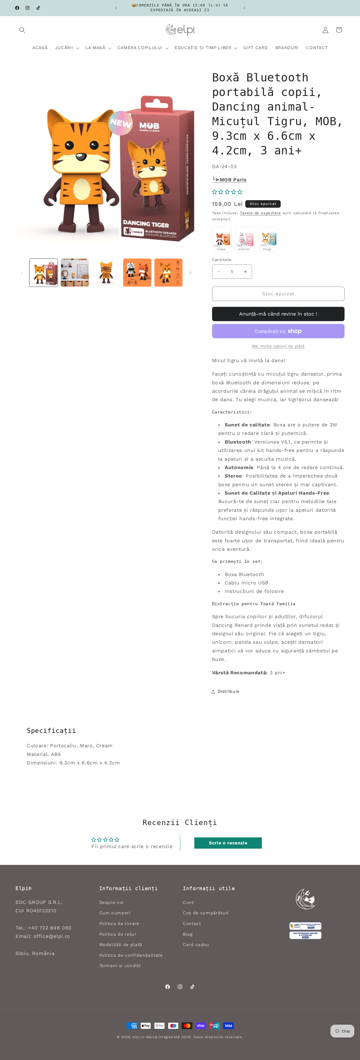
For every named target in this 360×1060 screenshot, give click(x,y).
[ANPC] (305, 926)
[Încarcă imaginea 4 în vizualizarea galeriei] (137, 273)
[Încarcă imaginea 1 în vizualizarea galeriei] (44, 273)
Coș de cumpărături (206, 912)
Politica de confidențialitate (131, 955)
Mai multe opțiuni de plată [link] (278, 346)
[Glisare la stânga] (21, 272)
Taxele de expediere (260, 213)
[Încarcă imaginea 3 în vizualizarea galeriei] (106, 273)
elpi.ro (138, 1037)
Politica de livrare (119, 923)
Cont (188, 902)
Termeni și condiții (120, 965)
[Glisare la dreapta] (190, 272)
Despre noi (111, 902)
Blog (188, 934)
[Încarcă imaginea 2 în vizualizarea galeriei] (75, 273)
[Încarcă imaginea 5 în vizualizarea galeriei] (168, 273)
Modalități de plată (121, 944)
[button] (22, 29)
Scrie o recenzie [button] (228, 843)
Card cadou (196, 944)
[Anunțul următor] (244, 8)
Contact (192, 923)
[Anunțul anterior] (116, 8)
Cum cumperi (114, 912)
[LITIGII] (305, 935)
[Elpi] (305, 899)
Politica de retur (117, 934)
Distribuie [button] (229, 691)
